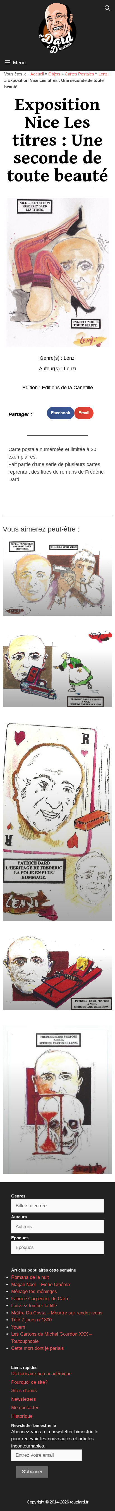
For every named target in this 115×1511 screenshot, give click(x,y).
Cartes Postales (79, 74)
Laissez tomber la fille (34, 1305)
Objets (54, 74)
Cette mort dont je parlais (37, 1348)
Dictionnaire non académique (41, 1373)
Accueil (37, 74)
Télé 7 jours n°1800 (31, 1320)
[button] (60, 413)
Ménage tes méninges (34, 1291)
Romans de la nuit (30, 1277)
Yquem (18, 1327)
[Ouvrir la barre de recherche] (107, 8)
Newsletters (23, 1399)
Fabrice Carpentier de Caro (39, 1298)
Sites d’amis (24, 1390)
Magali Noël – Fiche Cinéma (40, 1284)
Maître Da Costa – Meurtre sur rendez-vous (56, 1313)
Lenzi (103, 74)
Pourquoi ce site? (29, 1382)
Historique (21, 1416)
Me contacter (25, 1407)
